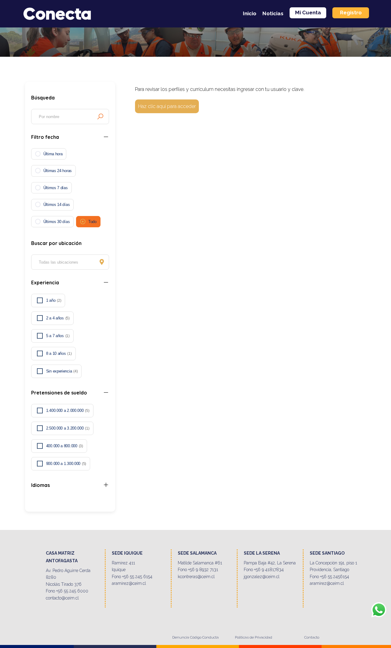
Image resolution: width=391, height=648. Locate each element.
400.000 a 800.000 (64, 446)
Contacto (311, 637)
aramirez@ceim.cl (129, 583)
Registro (351, 12)
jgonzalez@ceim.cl (262, 576)
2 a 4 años (58, 318)
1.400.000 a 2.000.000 (68, 410)
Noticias (272, 13)
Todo (92, 221)
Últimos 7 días (55, 187)
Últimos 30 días (56, 221)
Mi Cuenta (308, 12)
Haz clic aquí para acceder (167, 106)
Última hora (53, 154)
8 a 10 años (59, 353)
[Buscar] (100, 117)
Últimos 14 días (56, 204)
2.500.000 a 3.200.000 (68, 428)
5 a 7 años (58, 335)
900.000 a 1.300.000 (66, 463)
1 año (53, 300)
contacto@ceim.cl (62, 598)
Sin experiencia (62, 371)
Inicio (249, 13)
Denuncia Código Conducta (195, 637)
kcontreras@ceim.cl (196, 576)
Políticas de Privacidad (253, 637)
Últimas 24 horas (57, 170)
